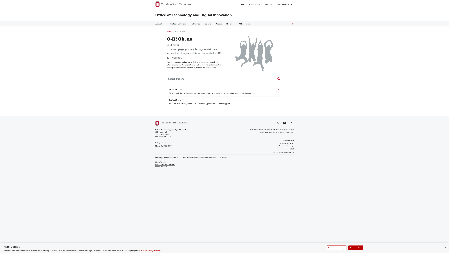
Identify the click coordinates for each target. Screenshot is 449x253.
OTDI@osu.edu (160, 143)
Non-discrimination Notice (285, 143)
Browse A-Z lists (176, 89)
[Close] (445, 247)
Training (207, 24)
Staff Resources (161, 167)
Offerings (196, 24)
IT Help (229, 24)
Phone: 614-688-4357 (163, 146)
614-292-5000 (288, 132)
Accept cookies (355, 248)
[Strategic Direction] (187, 24)
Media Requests (161, 162)
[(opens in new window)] (172, 123)
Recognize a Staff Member (165, 164)
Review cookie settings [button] (286, 146)
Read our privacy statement (150, 250)
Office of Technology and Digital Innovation (193, 15)
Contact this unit (176, 100)
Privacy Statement (288, 141)
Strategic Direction (178, 24)
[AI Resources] (251, 24)
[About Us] (164, 24)
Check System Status (163, 157)
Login (292, 148)
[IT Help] (234, 24)
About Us (159, 24)
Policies (218, 24)
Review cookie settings (336, 248)
